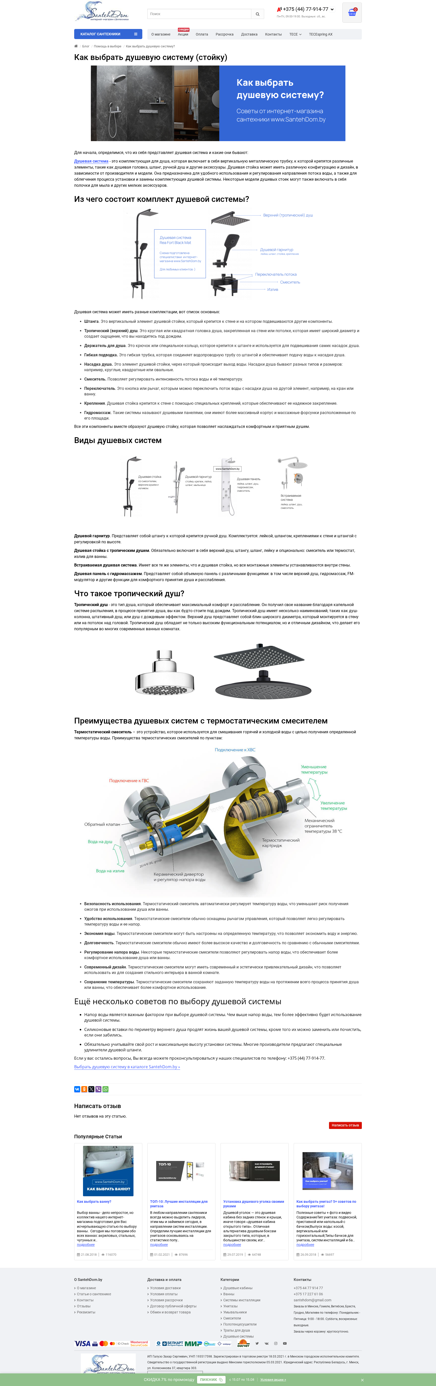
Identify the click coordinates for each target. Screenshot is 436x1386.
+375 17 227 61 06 (308, 1294)
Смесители (232, 1318)
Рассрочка (225, 34)
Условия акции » (273, 1379)
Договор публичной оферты (173, 1306)
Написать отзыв (345, 1125)
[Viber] (98, 1089)
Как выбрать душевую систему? (150, 46)
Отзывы (84, 1306)
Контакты (273, 34)
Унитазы (230, 1306)
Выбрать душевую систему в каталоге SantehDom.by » (127, 1066)
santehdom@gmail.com (312, 1300)
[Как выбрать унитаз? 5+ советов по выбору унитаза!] (327, 1171)
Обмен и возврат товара (170, 1312)
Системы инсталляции (241, 1300)
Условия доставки (165, 1288)
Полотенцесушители (240, 1324)
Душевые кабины (238, 1288)
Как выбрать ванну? (94, 1202)
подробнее (86, 1245)
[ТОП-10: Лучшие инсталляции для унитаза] (181, 1171)
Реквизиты (86, 1312)
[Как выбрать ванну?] (108, 1171)
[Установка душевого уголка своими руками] (254, 1171)
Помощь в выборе (107, 46)
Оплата (202, 34)
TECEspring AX (321, 34)
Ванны (228, 1294)
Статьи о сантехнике (94, 1294)
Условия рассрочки (166, 1300)
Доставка (249, 34)
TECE (293, 34)
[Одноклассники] (84, 1089)
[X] (91, 1089)
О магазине (160, 34)
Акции (183, 32)
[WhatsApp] (105, 1089)
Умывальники (235, 1312)
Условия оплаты (164, 1294)
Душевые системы (238, 1336)
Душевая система (91, 161)
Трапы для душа (236, 1330)
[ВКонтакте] (77, 1089)
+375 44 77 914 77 (308, 1288)
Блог (85, 46)
